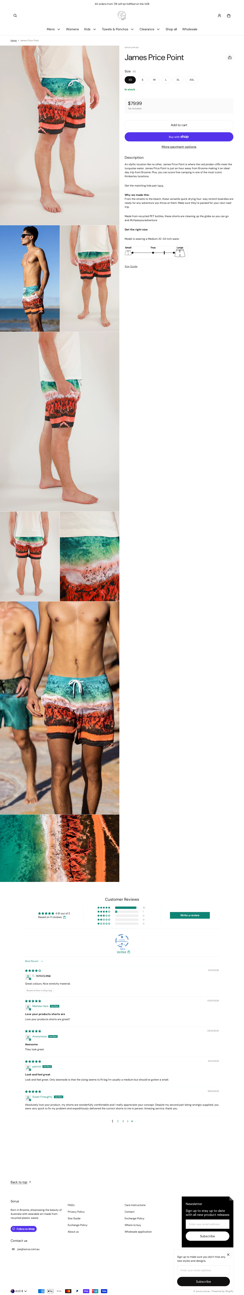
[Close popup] (228, 1254)
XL (178, 80)
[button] (15, 15)
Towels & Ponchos (115, 29)
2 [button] (118, 1121)
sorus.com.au (203, 1291)
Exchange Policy (77, 1225)
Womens (72, 29)
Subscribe (207, 1236)
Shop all (171, 29)
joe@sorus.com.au (28, 1249)
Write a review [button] (189, 915)
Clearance (147, 29)
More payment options (179, 147)
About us (73, 1231)
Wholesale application (138, 1231)
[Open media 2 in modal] (60, 135)
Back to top (19, 1182)
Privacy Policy (76, 1211)
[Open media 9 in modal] (60, 848)
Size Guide (131, 266)
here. (161, 185)
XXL (192, 80)
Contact (129, 1211)
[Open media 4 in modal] (90, 278)
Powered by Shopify (222, 1291)
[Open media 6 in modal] (30, 556)
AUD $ (19, 1291)
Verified (121, 952)
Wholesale (189, 29)
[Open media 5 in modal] (60, 421)
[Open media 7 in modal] (90, 556)
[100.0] (122, 940)
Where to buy (133, 1225)
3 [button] (123, 1121)
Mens (51, 29)
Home (14, 40)
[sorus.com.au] (122, 16)
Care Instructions (135, 1205)
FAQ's (71, 1205)
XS (130, 80)
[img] (33, 970)
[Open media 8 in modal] (60, 707)
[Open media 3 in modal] (30, 278)
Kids (87, 29)
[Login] (219, 15)
